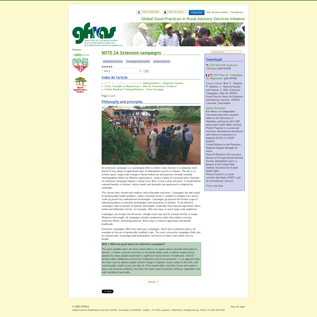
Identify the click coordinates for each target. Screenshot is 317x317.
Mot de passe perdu (218, 12)
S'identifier (196, 12)
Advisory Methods (162, 61)
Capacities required (173, 83)
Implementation (151, 83)
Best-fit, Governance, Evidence (159, 86)
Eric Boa (211, 111)
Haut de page (238, 306)
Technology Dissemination (138, 61)
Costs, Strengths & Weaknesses (122, 86)
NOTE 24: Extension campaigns (122, 83)
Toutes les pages (155, 89)
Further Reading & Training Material (123, 89)
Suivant (152, 281)
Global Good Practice (112, 61)
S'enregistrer (237, 12)
